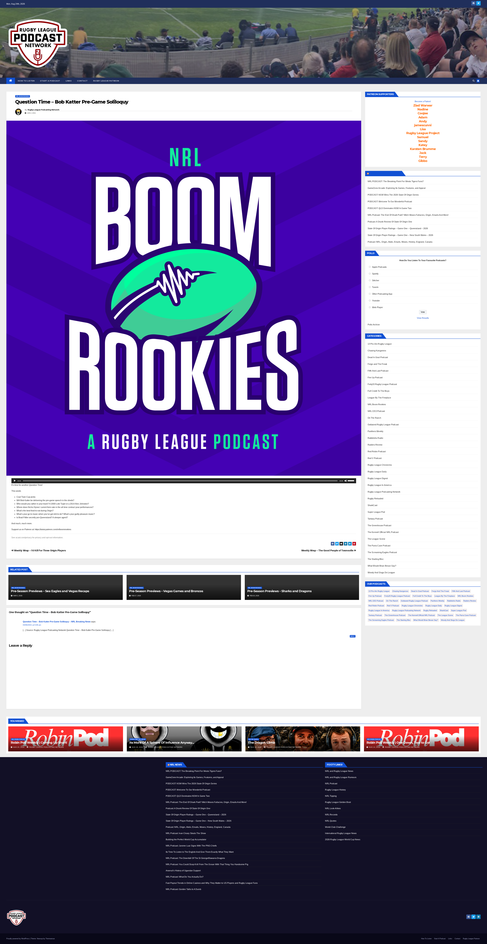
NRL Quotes (330, 821)
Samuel (422, 137)
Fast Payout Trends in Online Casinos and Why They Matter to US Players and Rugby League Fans (212, 883)
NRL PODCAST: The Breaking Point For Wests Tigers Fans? (396, 181)
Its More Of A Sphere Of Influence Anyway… (161, 742)
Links (69, 81)
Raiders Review (375, 445)
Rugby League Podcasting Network (43, 110)
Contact (82, 81)
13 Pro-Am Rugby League (380, 344)
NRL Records (331, 815)
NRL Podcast (331, 783)
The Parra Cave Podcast (379, 546)
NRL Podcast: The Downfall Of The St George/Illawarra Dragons (195, 858)
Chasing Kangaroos (377, 351)
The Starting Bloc (376, 559)
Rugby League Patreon (106, 81)
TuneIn (375, 287)
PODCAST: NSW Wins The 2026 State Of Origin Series (393, 195)
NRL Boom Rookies (22, 96)
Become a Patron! (423, 101)
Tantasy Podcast (375, 519)
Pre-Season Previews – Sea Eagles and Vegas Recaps (50, 591)
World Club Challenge (335, 827)
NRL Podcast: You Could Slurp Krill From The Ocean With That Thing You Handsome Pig (207, 864)
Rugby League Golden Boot (338, 802)
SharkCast (372, 505)
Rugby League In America (380, 485)
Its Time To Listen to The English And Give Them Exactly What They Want (200, 852)
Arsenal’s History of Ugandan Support (183, 871)
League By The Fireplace (379, 398)
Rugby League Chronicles (380, 465)
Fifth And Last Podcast (378, 371)
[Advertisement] (82, 780)
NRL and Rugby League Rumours (340, 777)
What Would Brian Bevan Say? (382, 566)
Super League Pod (376, 512)
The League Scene (376, 539)
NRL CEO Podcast (376, 411)
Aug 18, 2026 (256, 747)
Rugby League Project (422, 133)
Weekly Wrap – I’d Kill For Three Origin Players (40, 550)
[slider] (351, 480)
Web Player (377, 307)
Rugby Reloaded (375, 499)
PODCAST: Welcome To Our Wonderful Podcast (390, 201)
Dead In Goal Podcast (378, 357)
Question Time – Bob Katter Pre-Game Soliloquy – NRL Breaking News (57, 622)
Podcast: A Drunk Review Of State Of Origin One (390, 222)
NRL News (176, 764)
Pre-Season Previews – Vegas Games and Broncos (166, 591)
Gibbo (422, 161)
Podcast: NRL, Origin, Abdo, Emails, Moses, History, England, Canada (400, 242)
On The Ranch (374, 418)
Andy (423, 121)
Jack (422, 153)
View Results (423, 318)
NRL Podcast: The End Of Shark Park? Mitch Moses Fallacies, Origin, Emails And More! (408, 215)
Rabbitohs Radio (375, 438)
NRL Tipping (331, 796)
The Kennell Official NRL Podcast (383, 532)
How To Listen (26, 81)
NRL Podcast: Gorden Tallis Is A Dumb (183, 889)
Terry (423, 157)
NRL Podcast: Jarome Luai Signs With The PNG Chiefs (191, 846)
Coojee (423, 113)
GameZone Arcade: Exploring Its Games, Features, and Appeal (397, 188)
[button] (474, 81)
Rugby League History (335, 790)
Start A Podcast (50, 81)
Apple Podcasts (379, 267)
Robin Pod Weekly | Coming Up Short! (39, 742)
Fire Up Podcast (375, 377)
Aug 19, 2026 (137, 747)
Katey (423, 145)
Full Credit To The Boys (378, 391)
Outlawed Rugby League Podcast (383, 425)
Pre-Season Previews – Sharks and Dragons (279, 591)
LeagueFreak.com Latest (385, 173)
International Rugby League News (340, 833)
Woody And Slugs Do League (381, 572)
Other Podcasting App (382, 294)
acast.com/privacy (24, 537)
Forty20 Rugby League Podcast (382, 384)
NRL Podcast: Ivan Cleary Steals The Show (186, 833)
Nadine (422, 109)
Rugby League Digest (378, 478)
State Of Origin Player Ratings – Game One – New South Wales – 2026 (400, 235)
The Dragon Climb (261, 742)
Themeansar (50, 939)
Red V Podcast (375, 458)
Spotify (375, 274)
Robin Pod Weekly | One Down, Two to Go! (398, 742)
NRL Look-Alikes (333, 808)
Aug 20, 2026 (18, 747)
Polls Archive (374, 325)
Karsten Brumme (423, 149)
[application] (183, 480)
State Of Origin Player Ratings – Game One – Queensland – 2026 (398, 228)
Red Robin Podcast (377, 451)
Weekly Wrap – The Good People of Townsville (327, 550)
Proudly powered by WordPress (18, 939)
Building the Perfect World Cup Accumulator (186, 839)
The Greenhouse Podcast (379, 525)
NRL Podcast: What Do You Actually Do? (184, 877)
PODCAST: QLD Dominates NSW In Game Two (390, 208)
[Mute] (345, 480)
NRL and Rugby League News (339, 771)
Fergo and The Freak (377, 364)
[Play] (14, 480)
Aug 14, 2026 (374, 747)
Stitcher (375, 280)
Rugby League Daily (377, 472)
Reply (353, 636)
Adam (422, 117)
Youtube (376, 301)
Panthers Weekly (375, 431)
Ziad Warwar (422, 105)
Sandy (422, 141)
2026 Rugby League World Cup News (342, 839)
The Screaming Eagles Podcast (382, 552)
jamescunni (422, 125)
